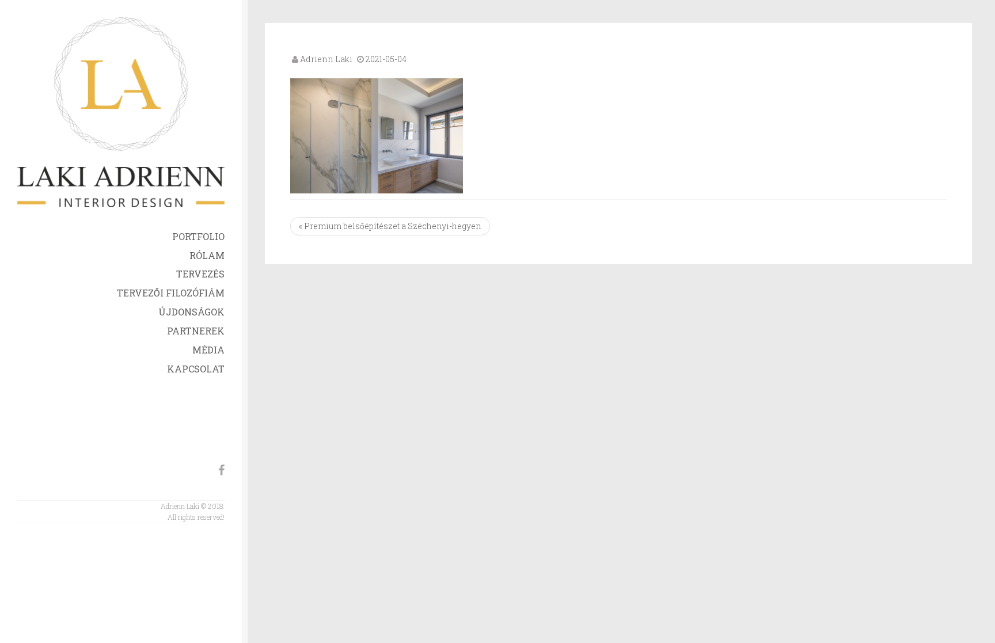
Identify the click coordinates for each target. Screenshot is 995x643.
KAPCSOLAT (196, 369)
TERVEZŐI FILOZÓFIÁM (171, 293)
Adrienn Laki (326, 59)
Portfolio (198, 236)
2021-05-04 (386, 59)
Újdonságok (191, 312)
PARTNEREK (196, 331)
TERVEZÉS (200, 274)
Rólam (207, 255)
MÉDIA (208, 350)
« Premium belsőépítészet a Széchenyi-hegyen (390, 225)
